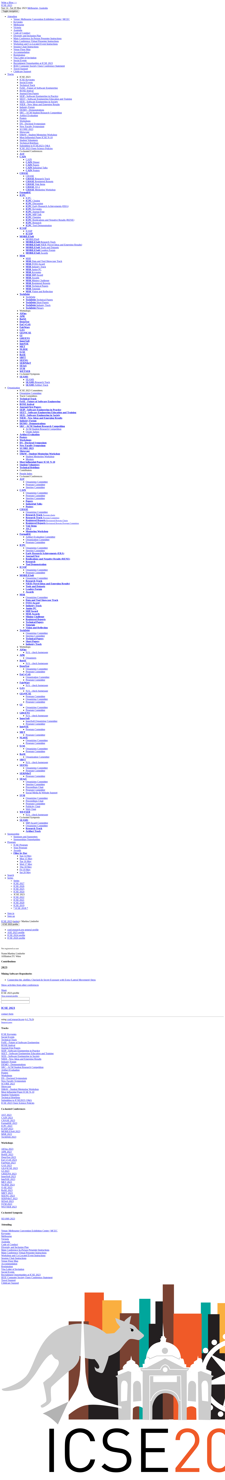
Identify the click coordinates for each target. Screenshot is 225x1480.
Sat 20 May (25, 872)
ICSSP (29, 231)
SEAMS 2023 (8, 1218)
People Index (26, 473)
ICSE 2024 (18, 891)
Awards (17, 850)
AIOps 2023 (7, 1149)
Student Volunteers (29, 140)
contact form (7, 1014)
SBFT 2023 (7, 1193)
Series (16, 880)
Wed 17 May (26, 864)
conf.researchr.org (15, 1019)
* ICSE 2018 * (20, 908)
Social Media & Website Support (41, 792)
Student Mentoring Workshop (40, 456)
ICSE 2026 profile (16, 938)
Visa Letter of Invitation (24, 57)
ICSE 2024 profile (16, 935)
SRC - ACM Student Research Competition (41, 112)
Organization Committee (37, 539)
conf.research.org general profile (23, 929)
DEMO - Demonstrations (32, 110)
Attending (12, 16)
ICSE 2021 (18, 900)
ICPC (28, 198)
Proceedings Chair (34, 787)
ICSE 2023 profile (10, 924)
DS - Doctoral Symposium (32, 123)
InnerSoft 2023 (8, 1176)
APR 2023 (6, 1151)
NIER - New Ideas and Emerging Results (40, 104)
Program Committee (35, 484)
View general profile (9, 996)
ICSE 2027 (18, 883)
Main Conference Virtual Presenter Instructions (36, 41)
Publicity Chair (33, 806)
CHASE (30, 176)
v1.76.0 (29, 1019)
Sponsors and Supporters (25, 836)
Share (4, 990)
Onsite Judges (32, 431)
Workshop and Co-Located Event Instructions (35, 44)
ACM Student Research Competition (43, 429)
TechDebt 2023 (8, 1137)
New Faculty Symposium (32, 126)
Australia (17, 30)
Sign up (11, 916)
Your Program (20, 847)
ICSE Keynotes (27, 79)
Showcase (24, 132)
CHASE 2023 (8, 1120)
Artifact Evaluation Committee (40, 537)
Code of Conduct (21, 33)
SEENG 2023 (8, 1195)
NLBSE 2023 (8, 1184)
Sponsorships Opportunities (26, 839)
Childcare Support (22, 71)
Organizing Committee (37, 482)
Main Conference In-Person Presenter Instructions (37, 38)
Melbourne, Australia (37, 8)
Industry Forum (27, 107)
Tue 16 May (25, 861)
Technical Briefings (29, 143)
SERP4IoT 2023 (9, 1198)
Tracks (10, 74)
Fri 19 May (25, 869)
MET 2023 (6, 1182)
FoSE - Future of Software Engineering (39, 88)
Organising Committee (30, 393)
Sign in (10, 913)
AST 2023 (6, 1115)
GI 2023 (5, 1171)
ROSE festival (27, 90)
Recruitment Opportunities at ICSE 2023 (33, 63)
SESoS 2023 (7, 1201)
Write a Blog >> (9, 2)
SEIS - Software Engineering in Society (39, 101)
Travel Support (20, 68)
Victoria (17, 27)
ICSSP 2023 (7, 1128)
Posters (23, 118)
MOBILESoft (32, 239)
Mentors (30, 459)
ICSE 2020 (18, 902)
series (16, 921)
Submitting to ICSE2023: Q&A (35, 145)
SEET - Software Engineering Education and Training (46, 99)
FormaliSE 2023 (9, 1123)
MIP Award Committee (37, 823)
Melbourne (18, 24)
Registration (19, 55)
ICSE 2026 (18, 886)
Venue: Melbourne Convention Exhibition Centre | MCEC (41, 19)
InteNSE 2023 (8, 1179)
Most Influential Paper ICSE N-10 (36, 137)
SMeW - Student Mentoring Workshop (38, 134)
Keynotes (18, 22)
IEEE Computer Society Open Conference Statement (39, 66)
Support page (6, 1022)
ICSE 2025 (18, 889)
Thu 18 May (26, 867)
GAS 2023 (6, 1165)
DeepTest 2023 (8, 1157)
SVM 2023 (6, 1204)
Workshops (25, 121)
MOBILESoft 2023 (10, 1131)
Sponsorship (13, 834)
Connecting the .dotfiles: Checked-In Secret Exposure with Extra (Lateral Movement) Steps (51, 980)
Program (11, 842)
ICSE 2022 (18, 897)
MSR (28, 258)
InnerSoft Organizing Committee (41, 721)
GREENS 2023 (9, 1173)
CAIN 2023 (7, 1117)
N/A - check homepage (37, 652)
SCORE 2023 (26, 129)
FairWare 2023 (8, 1162)
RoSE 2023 (7, 1190)
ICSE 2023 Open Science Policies (36, 148)
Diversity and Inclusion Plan (27, 35)
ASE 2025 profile (15, 932)
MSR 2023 (6, 1134)
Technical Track (27, 85)
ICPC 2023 (6, 1126)
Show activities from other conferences (20, 985)
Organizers (31, 658)
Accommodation (21, 52)
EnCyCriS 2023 (9, 1160)
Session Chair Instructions (26, 46)
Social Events (20, 60)
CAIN (29, 159)
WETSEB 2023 (9, 1206)
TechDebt (30, 297)
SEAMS (30, 379)
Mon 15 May (26, 858)
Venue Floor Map (21, 49)
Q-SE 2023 (6, 1187)
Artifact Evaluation (29, 115)
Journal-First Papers (29, 93)
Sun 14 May (26, 856)
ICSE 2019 (18, 905)
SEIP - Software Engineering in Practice (39, 96)
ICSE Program (20, 845)
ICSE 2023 (6, 921)
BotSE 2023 (7, 1154)
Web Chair (31, 809)
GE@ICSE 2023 (9, 1168)
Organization (13, 387)
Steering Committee (35, 487)
